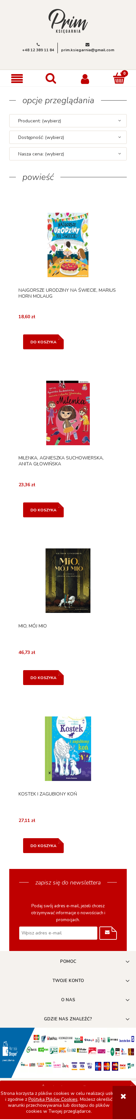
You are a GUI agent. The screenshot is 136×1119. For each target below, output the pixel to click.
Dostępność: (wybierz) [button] (41, 137)
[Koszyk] (119, 78)
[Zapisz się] (108, 933)
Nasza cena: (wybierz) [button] (41, 154)
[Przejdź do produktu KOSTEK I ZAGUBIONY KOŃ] (68, 748)
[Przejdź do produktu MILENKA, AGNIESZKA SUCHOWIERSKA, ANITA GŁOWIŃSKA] (68, 412)
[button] (17, 78)
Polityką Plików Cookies (53, 1099)
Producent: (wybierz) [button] (39, 121)
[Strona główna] (68, 20)
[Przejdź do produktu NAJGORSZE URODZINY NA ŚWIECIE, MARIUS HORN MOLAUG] (68, 244)
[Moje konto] (85, 78)
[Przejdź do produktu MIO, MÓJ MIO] (68, 580)
